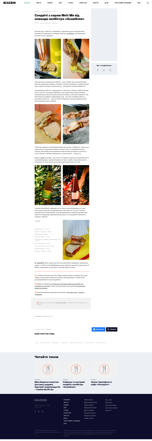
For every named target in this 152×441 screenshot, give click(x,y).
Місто (39, 3)
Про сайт (108, 400)
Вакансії (108, 410)
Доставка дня (45, 343)
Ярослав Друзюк (45, 23)
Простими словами (123, 3)
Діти (106, 3)
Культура (83, 3)
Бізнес (50, 3)
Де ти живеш (89, 410)
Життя (96, 3)
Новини (27, 3)
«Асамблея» (70, 33)
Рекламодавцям (110, 405)
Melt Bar (64, 343)
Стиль (70, 3)
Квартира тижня (90, 408)
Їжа (60, 3)
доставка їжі (90, 343)
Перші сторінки (90, 416)
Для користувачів (111, 408)
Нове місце (88, 400)
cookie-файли (88, 434)
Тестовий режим (61, 302)
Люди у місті (89, 418)
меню (42, 158)
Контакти (108, 402)
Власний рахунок (90, 402)
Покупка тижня (90, 413)
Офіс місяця (88, 405)
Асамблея (55, 343)
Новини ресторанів (76, 343)
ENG (138, 3)
